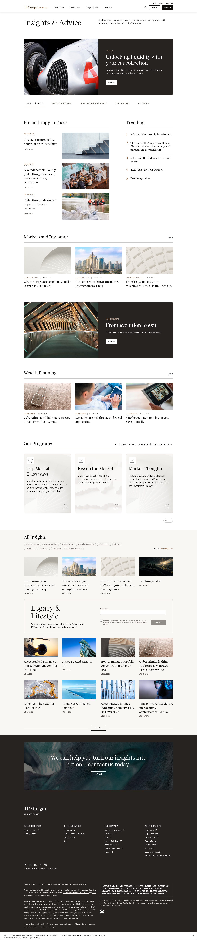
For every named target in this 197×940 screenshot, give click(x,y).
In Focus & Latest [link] (34, 103)
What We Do (59, 8)
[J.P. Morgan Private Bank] (36, 7)
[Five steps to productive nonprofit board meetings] (85, 146)
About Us (108, 8)
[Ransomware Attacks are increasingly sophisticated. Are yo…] (156, 691)
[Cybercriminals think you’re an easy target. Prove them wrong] (156, 649)
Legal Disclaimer (41, 924)
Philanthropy (29, 134)
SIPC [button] (65, 910)
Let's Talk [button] (98, 774)
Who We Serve (75, 8)
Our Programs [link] (122, 103)
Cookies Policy (150, 841)
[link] (47, 260)
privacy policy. (35, 938)
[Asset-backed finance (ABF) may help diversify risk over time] (118, 691)
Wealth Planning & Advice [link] (93, 103)
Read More (111, 82)
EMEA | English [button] (169, 3)
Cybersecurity (29, 414)
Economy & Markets (31, 278)
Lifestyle (109, 51)
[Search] (145, 7)
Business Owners (112, 319)
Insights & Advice (93, 8)
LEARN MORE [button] (28, 884)
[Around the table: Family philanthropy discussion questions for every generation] (85, 176)
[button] (158, 3)
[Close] (193, 935)
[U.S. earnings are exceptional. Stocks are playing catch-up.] (41, 568)
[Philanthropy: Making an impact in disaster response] (85, 206)
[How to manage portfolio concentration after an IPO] (118, 649)
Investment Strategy (134, 278)
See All (170, 238)
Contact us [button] (167, 8)
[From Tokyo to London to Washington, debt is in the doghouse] (118, 568)
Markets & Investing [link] (62, 103)
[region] (98, 936)
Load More (98, 728)
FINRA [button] (58, 910)
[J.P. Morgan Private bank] (36, 814)
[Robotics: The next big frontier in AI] (41, 691)
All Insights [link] (144, 103)
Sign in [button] (154, 8)
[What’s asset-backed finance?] (79, 691)
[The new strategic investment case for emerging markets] (79, 568)
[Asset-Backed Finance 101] (79, 649)
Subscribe (158, 622)
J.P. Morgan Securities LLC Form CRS (76, 893)
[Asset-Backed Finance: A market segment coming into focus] (41, 649)
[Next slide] (170, 520)
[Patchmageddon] (156, 568)
